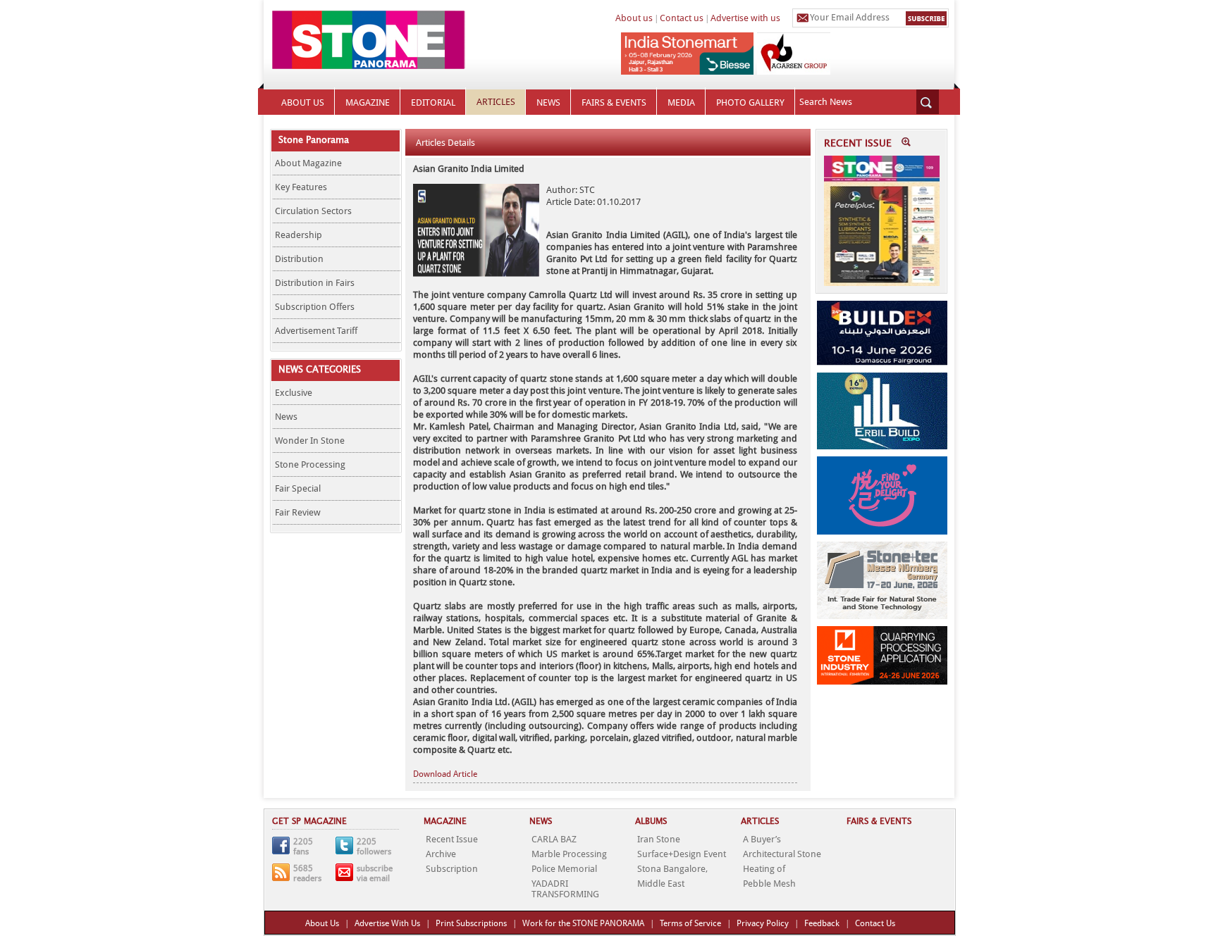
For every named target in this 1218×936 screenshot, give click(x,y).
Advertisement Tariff (316, 330)
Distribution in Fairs (315, 282)
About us (634, 18)
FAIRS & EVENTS (614, 102)
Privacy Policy (763, 923)
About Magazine (308, 163)
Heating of (764, 868)
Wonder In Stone (310, 440)
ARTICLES (495, 101)
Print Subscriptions (471, 923)
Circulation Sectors (313, 211)
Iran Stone (658, 839)
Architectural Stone (782, 854)
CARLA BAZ (554, 839)
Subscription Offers (315, 306)
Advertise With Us (387, 923)
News (286, 416)
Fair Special (298, 488)
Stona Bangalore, (672, 868)
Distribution (299, 259)
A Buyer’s (762, 839)
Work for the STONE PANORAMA (583, 923)
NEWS (548, 102)
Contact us (681, 18)
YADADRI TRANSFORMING (565, 888)
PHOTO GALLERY (750, 102)
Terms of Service (690, 923)
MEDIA (681, 102)
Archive (441, 854)
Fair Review (298, 512)
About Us (322, 923)
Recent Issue (452, 839)
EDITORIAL (433, 102)
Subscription (452, 868)
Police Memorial (564, 868)
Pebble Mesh (769, 883)
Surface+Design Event (681, 854)
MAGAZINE (367, 102)
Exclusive (293, 392)
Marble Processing (569, 854)
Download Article (445, 774)
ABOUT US (302, 102)
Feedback (821, 923)
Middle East (660, 883)
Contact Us (875, 923)
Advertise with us (745, 18)
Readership (298, 235)
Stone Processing (310, 464)
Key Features (301, 187)
